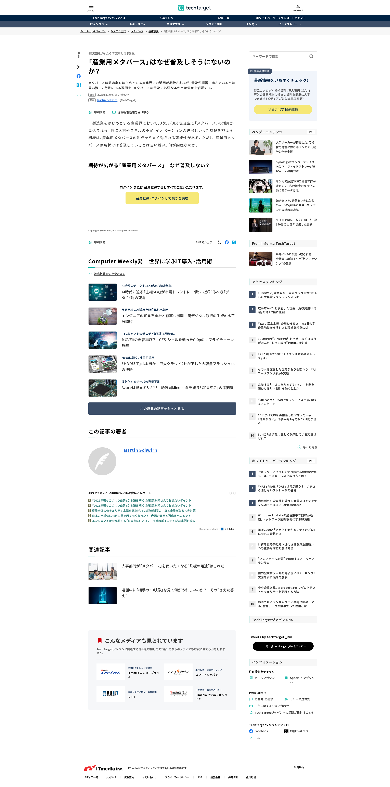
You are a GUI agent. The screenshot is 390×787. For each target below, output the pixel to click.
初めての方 (166, 18)
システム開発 (214, 24)
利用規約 (299, 767)
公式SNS (111, 777)
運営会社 (215, 777)
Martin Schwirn (140, 450)
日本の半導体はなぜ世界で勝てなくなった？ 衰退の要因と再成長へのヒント (141, 516)
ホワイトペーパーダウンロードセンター (281, 18)
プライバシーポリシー (177, 777)
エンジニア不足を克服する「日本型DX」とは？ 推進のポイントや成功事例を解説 (143, 521)
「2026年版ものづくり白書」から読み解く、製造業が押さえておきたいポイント (141, 500)
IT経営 (250, 24)
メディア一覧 (91, 777)
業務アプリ (174, 24)
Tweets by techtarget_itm (270, 636)
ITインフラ (97, 24)
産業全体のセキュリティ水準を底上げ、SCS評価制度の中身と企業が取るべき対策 (144, 510)
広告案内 (129, 777)
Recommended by (209, 528)
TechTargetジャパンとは (109, 18)
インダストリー (288, 24)
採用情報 (233, 777)
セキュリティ (138, 24)
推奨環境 (251, 777)
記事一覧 (223, 18)
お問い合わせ (149, 777)
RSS (199, 777)
